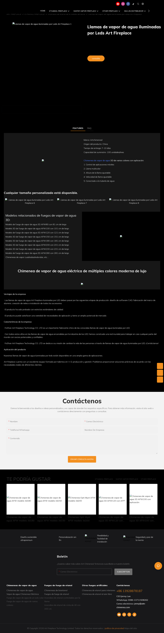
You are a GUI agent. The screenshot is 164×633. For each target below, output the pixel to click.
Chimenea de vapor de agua (97, 160)
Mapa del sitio (130, 628)
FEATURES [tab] (78, 128)
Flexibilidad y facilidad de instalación (103, 538)
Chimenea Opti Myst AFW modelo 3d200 (79, 519)
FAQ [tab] (89, 128)
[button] (149, 11)
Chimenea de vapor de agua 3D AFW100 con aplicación (141, 519)
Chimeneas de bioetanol (55, 590)
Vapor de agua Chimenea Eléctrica (23, 594)
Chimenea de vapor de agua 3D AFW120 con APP (111, 519)
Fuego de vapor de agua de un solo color (25, 597)
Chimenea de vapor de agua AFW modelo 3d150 (51, 519)
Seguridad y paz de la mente (144, 538)
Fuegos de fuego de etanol (56, 594)
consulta (96, 58)
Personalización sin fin (67, 538)
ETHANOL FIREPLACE (104, 479)
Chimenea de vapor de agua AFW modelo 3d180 (21, 519)
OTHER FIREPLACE (148, 479)
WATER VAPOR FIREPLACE (127, 479)
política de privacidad (114, 628)
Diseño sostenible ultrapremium (28, 538)
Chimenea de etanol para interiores (98, 590)
